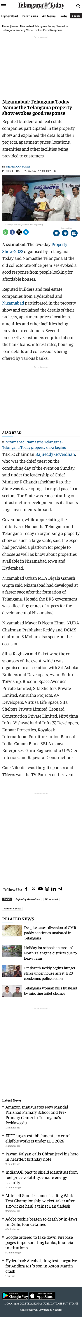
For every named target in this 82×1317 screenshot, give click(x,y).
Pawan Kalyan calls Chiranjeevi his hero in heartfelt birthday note (42, 1156)
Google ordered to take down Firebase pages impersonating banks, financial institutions (40, 1242)
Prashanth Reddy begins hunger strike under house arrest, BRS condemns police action (49, 973)
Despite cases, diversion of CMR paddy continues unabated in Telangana (50, 932)
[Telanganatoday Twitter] (33, 889)
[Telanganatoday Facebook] (26, 889)
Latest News (11, 1100)
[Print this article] (74, 233)
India (63, 16)
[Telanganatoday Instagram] (47, 889)
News (14, 26)
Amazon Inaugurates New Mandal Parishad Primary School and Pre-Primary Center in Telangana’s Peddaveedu (36, 1114)
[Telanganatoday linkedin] (53, 889)
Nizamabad (13, 303)
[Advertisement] (41, 837)
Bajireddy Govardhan (28, 899)
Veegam (57, 1309)
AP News (49, 16)
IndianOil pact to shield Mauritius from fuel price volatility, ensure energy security (41, 1177)
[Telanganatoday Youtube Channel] (40, 889)
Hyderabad (9, 16)
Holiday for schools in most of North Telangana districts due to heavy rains (50, 953)
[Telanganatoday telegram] (60, 889)
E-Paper (76, 15)
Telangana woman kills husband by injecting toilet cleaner (50, 990)
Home (5, 26)
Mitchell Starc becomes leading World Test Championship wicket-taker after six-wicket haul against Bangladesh (40, 1200)
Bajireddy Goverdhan (55, 454)
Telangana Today (18, 166)
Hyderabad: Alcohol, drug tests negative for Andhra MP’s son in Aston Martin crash (41, 1266)
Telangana (30, 16)
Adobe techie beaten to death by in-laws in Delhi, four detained (41, 1221)
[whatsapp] (5, 232)
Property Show (12, 908)
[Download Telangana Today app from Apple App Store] (56, 233)
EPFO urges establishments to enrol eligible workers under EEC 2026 (38, 1138)
